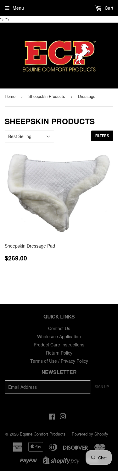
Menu (18, 8)
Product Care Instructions (59, 344)
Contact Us (59, 328)
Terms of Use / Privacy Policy (59, 361)
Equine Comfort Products (43, 434)
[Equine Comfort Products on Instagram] (63, 417)
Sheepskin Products (46, 96)
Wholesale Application (59, 336)
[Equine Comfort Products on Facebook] (52, 417)
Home (10, 96)
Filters (102, 136)
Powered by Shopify (90, 434)
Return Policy (59, 353)
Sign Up (102, 387)
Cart (108, 8)
